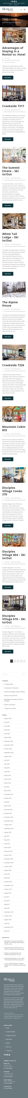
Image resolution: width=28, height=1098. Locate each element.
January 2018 (8, 881)
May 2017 (7, 904)
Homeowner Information (11, 688)
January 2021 (8, 798)
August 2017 (7, 893)
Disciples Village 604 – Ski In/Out (13, 555)
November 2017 (8, 885)
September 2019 (9, 828)
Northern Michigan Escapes (12, 60)
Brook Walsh (17, 109)
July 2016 (6, 923)
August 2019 (7, 832)
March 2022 (7, 790)
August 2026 (7, 718)
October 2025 (8, 749)
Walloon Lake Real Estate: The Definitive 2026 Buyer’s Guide (12, 953)
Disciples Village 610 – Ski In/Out (13, 619)
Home (7, 1028)
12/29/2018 (6, 178)
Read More (8, 77)
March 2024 (7, 779)
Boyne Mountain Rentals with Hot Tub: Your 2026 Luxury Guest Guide (14, 948)
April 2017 (7, 908)
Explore (8, 1043)
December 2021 (8, 794)
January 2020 (8, 813)
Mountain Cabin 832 (13, 428)
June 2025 (7, 764)
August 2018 (7, 870)
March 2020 (7, 806)
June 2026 (7, 726)
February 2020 (8, 809)
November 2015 (8, 927)
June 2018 (7, 874)
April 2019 (7, 844)
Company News (8, 684)
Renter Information (9, 704)
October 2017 (8, 889)
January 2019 (8, 855)
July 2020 (6, 802)
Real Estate (9, 1039)
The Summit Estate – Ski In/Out (11, 171)
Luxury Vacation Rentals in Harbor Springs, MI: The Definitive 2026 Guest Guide (15, 965)
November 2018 (8, 863)
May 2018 (7, 878)
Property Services (11, 1035)
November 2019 (8, 821)
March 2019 (7, 847)
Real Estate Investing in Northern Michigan (13, 700)
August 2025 (7, 756)
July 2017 (6, 897)
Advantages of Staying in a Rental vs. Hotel (13, 51)
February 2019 (8, 851)
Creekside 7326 (13, 365)
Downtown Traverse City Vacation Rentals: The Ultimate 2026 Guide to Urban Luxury (14, 942)
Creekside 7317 (13, 106)
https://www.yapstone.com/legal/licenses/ (12, 1018)
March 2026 (7, 737)
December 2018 (8, 859)
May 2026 (7, 730)
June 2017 (7, 900)
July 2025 (6, 760)
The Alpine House (10, 303)
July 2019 (6, 836)
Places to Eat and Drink (10, 695)
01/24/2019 (6, 109)
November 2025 (8, 745)
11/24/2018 (6, 368)
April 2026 (7, 733)
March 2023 (7, 783)
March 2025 (7, 775)
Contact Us (16, 5)
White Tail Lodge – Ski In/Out (10, 237)
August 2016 (7, 919)
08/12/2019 (6, 58)
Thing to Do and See (9, 62)
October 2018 (8, 866)
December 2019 (8, 817)
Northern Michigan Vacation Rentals (14, 111)
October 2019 (8, 825)
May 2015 (7, 931)
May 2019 (7, 840)
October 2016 (8, 916)
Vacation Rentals (10, 1032)
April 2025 (7, 771)
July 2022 (6, 787)
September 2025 (9, 752)
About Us (8, 1047)
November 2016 (8, 912)
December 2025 (8, 741)
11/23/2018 (6, 498)
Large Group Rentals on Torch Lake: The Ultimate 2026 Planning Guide (14, 959)
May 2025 (7, 768)
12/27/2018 (6, 309)
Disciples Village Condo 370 (12, 491)
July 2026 (6, 722)
